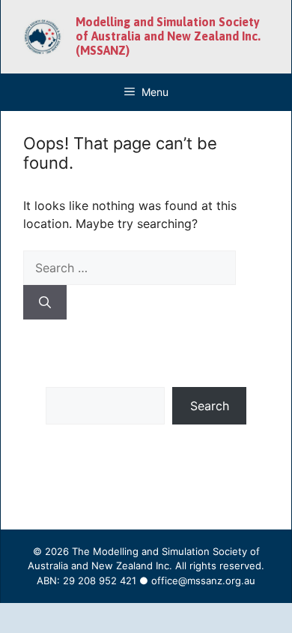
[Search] (45, 302)
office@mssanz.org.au (203, 580)
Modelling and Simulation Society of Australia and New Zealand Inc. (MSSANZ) (168, 36)
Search (209, 405)
